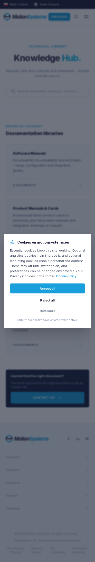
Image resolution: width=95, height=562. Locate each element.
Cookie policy (66, 276)
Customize (47, 311)
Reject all (47, 300)
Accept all (47, 288)
